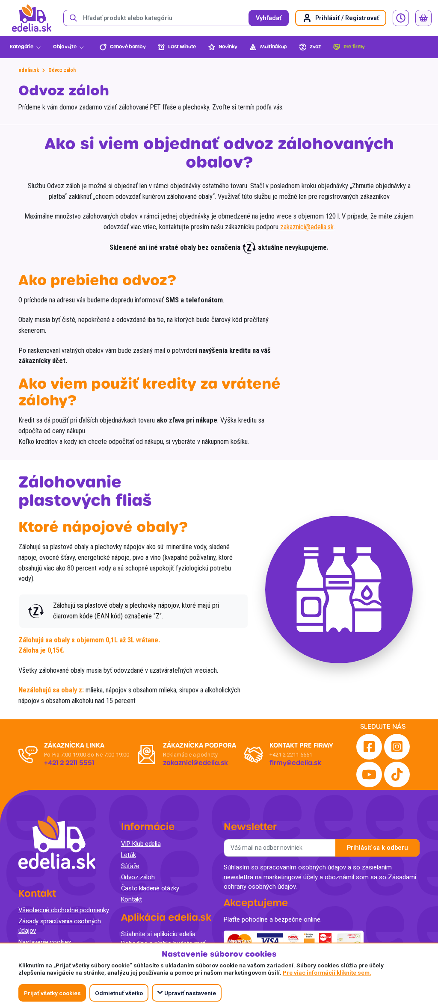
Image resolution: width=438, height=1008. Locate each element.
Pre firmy (354, 47)
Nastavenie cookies (44, 942)
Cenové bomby (127, 47)
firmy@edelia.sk (295, 763)
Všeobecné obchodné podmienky (63, 910)
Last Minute (182, 47)
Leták (128, 855)
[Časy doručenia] (401, 18)
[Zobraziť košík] (423, 18)
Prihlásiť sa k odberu (377, 847)
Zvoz (315, 47)
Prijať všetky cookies (52, 993)
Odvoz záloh (138, 877)
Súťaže (130, 866)
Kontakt (131, 899)
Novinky (228, 47)
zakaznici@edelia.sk (307, 227)
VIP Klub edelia (141, 844)
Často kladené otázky (150, 888)
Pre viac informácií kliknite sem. (327, 972)
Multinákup (273, 47)
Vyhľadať (268, 18)
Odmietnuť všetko (119, 993)
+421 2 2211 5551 (290, 754)
